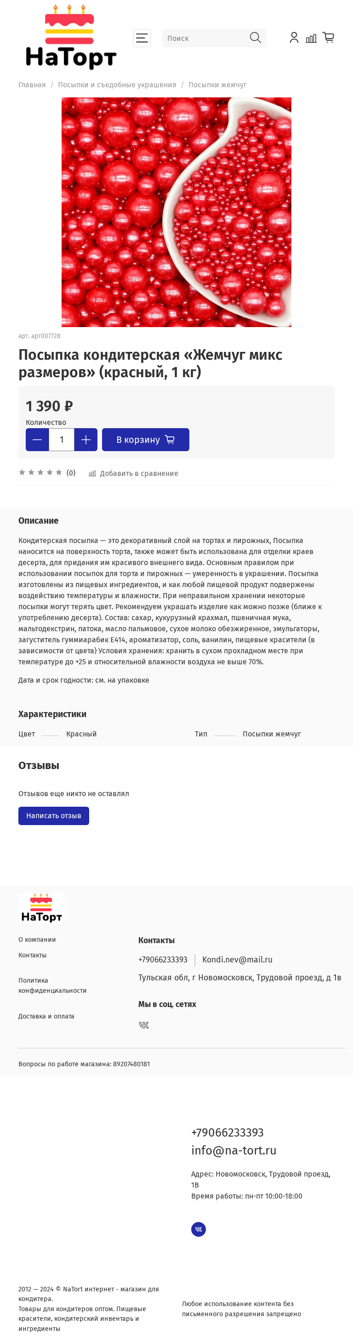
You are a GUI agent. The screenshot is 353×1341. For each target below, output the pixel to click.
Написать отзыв (53, 815)
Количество (46, 422)
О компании (37, 940)
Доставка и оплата (46, 1016)
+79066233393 (163, 960)
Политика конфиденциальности (52, 986)
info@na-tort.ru (234, 1150)
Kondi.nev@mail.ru (237, 960)
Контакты (32, 955)
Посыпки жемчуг (217, 84)
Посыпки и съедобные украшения (117, 84)
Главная (32, 84)
